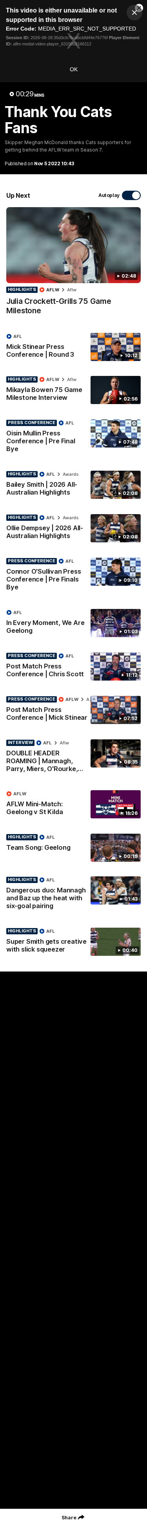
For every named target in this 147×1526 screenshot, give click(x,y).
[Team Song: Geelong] (73, 848)
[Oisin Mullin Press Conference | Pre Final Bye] (73, 438)
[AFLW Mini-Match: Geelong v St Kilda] (73, 805)
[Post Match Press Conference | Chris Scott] (73, 667)
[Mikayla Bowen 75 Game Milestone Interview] (73, 390)
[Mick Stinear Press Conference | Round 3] (73, 347)
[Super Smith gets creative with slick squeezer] (73, 942)
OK (74, 69)
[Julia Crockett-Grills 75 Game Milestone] (73, 265)
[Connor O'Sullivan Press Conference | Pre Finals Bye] (73, 576)
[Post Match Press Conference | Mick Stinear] (73, 710)
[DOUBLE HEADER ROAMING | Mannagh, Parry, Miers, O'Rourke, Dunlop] (73, 758)
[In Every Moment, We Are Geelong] (73, 623)
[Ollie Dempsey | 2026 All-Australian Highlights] (73, 528)
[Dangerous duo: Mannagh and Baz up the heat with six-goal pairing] (73, 895)
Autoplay (109, 195)
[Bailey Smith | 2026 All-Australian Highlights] (73, 485)
